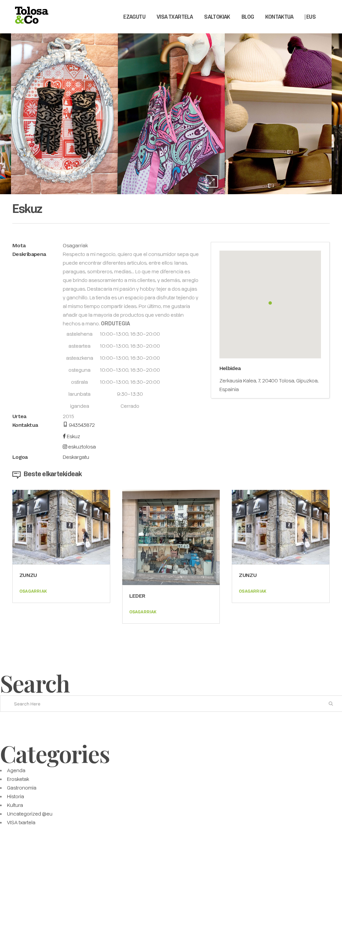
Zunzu (28, 575)
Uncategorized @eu (29, 813)
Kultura (15, 805)
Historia (15, 796)
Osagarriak (75, 245)
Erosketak (18, 779)
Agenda (16, 770)
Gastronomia (21, 787)
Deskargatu (76, 456)
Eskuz (73, 436)
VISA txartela (21, 822)
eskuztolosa (81, 446)
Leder (137, 596)
